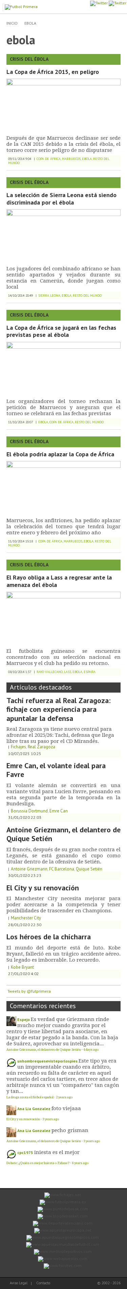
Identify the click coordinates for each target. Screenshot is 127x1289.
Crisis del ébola (29, 59)
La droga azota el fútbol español (30, 1097)
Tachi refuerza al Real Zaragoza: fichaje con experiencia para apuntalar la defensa (58, 709)
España (90, 672)
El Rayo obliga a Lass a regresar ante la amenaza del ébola (59, 581)
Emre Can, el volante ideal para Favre (56, 770)
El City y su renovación (42, 887)
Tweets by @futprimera (29, 991)
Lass (67, 672)
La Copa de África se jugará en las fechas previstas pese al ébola (61, 331)
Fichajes (18, 747)
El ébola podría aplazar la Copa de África (60, 454)
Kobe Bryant (22, 967)
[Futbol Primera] (22, 6)
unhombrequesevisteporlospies (47, 1061)
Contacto (43, 1283)
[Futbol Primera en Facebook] (99, 2)
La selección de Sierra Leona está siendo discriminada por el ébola (61, 198)
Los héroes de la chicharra (48, 936)
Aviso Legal (18, 1283)
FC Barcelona (61, 869)
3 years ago (50, 1119)
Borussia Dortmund (29, 811)
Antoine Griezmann (29, 869)
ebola (30, 23)
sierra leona (49, 295)
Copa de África (49, 159)
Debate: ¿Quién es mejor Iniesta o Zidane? (37, 1163)
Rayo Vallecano (50, 672)
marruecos (71, 159)
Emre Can (58, 811)
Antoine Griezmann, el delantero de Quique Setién (63, 834)
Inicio (12, 23)
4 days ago (91, 1049)
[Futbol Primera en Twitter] (117, 2)
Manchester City (26, 918)
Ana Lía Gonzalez (33, 1108)
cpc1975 (25, 1152)
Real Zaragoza (41, 747)
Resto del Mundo (87, 295)
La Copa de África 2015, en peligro (52, 72)
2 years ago (64, 1097)
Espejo (23, 1019)
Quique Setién (89, 869)
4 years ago (80, 1163)
